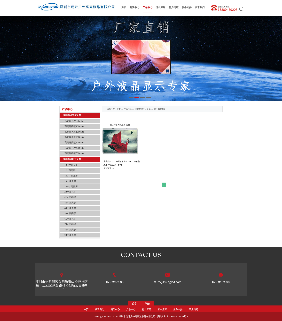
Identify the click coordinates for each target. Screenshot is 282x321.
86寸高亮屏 (70, 229)
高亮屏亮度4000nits (74, 148)
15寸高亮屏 (70, 181)
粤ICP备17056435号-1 (177, 316)
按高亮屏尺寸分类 (143, 109)
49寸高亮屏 (70, 208)
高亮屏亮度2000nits (74, 137)
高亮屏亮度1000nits (74, 126)
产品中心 (128, 109)
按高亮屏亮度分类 (72, 115)
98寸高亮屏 (70, 235)
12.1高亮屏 (69, 170)
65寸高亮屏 (70, 219)
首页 (119, 109)
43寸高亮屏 (70, 203)
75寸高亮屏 (70, 224)
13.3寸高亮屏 (71, 176)
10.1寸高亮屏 (159, 109)
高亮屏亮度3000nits (74, 142)
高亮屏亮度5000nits (74, 153)
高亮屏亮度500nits (73, 121)
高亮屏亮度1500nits (74, 132)
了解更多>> (108, 168)
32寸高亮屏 (70, 192)
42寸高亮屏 (70, 197)
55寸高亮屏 (70, 213)
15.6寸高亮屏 (71, 186)
